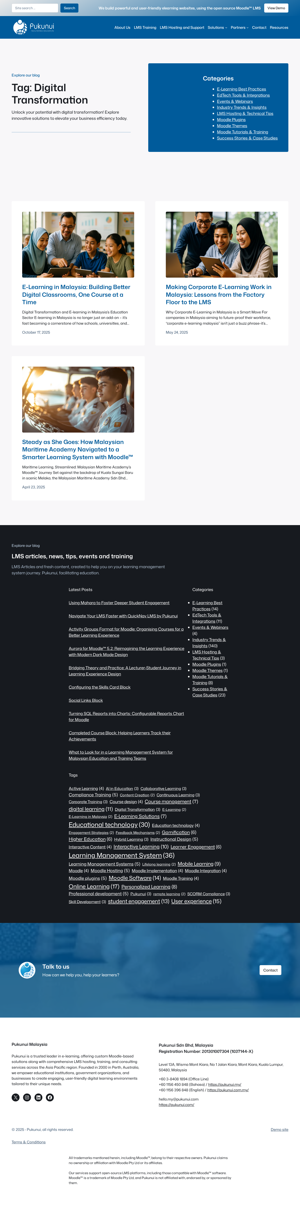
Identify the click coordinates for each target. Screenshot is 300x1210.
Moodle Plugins (231, 119)
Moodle (79, 870)
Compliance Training (93, 795)
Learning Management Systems (104, 864)
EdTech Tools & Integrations (243, 95)
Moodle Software (135, 878)
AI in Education (122, 788)
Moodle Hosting (110, 870)
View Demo (276, 7)
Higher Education (90, 839)
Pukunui (140, 894)
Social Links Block (86, 700)
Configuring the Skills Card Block (99, 687)
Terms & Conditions (29, 1141)
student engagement (138, 901)
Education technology (176, 825)
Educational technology (109, 824)
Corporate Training (88, 801)
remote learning (169, 894)
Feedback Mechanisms (138, 832)
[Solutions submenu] (226, 27)
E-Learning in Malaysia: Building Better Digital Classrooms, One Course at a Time (76, 294)
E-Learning (174, 809)
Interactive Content (90, 847)
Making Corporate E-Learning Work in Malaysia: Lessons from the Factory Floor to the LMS (218, 294)
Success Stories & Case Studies (247, 138)
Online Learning (94, 886)
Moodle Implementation (157, 870)
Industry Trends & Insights (242, 107)
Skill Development (87, 901)
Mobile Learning (199, 863)
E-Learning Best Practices (241, 89)
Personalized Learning (149, 886)
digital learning (91, 808)
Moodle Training (181, 878)
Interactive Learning (141, 846)
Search (69, 7)
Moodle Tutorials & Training (242, 132)
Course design (126, 801)
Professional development (98, 894)
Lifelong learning (159, 864)
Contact (270, 970)
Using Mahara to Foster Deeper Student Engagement (119, 603)
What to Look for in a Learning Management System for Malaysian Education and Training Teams (121, 755)
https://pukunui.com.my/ (228, 1089)
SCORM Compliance (208, 894)
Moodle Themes (232, 126)
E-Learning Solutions (140, 816)
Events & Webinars (235, 101)
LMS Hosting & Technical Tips (245, 113)
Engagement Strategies (91, 832)
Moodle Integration (206, 870)
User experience (196, 901)
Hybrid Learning (131, 839)
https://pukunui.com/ (176, 1104)
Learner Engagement (196, 847)
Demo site (279, 1129)
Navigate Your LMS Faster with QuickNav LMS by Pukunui (123, 616)
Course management (171, 801)
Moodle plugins (88, 878)
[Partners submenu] (247, 27)
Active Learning (86, 788)
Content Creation (137, 795)
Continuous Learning (178, 795)
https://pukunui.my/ (224, 1084)
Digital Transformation (137, 809)
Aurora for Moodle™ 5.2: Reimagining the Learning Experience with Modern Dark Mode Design (126, 651)
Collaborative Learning (163, 788)
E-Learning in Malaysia (90, 816)
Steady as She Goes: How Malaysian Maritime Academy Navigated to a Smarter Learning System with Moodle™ (77, 449)
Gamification (179, 832)
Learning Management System (122, 855)
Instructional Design (174, 839)
